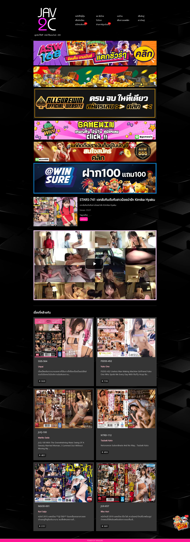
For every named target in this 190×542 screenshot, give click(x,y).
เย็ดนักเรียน (79, 20)
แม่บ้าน (120, 16)
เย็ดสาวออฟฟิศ (123, 20)
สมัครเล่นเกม (80, 24)
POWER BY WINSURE (95, 540)
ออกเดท (83, 219)
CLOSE (186, 516)
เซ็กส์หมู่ (141, 16)
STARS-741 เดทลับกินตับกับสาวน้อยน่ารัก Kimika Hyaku (117, 199)
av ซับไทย (100, 16)
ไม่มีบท (99, 20)
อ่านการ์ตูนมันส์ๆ (103, 24)
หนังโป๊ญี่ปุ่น (80, 16)
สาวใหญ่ (141, 20)
